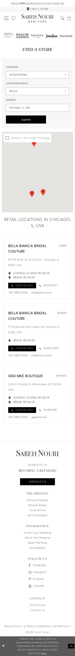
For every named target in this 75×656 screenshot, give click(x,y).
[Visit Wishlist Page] (13, 18)
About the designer (37, 537)
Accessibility (37, 548)
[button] (6, 18)
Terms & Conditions (38, 626)
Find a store (37, 605)
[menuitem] (37, 9)
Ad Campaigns (38, 515)
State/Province (17, 83)
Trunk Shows (37, 510)
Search (11, 100)
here (44, 653)
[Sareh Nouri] (37, 18)
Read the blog (37, 543)
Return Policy (62, 626)
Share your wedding (37, 533)
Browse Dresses (37, 500)
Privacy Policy (13, 626)
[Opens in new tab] (8, 36)
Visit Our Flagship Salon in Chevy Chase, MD (37, 3)
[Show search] (62, 18)
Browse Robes (37, 505)
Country (12, 67)
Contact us (37, 482)
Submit (26, 119)
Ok (71, 646)
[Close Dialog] (3, 646)
